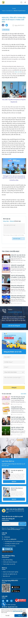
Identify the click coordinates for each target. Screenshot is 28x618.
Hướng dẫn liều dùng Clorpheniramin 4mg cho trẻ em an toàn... (18, 408)
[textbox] (14, 372)
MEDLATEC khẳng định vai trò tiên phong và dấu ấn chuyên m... (17, 287)
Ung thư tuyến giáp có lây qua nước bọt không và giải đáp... (18, 418)
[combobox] (14, 372)
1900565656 (7, 537)
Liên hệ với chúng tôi (14, 325)
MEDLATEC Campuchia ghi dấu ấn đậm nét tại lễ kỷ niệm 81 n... (17, 266)
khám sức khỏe (18, 72)
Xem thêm (23, 393)
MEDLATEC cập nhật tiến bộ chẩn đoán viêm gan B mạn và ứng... (18, 256)
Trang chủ (3, 10)
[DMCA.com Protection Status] (7, 550)
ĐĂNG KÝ (22, 524)
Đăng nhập (6, 221)
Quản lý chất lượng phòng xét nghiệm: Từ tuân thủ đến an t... (18, 277)
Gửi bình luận (16, 238)
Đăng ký (12, 221)
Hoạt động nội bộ (9, 10)
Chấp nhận (20, 615)
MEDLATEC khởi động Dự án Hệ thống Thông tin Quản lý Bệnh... (18, 297)
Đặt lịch (14, 481)
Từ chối (7, 615)
